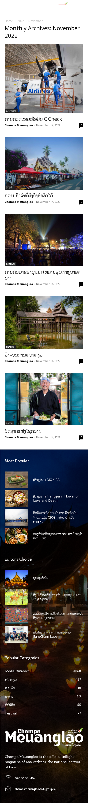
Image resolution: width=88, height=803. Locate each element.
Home (9, 21)
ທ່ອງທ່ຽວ (10, 346)
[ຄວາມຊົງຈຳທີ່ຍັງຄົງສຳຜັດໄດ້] (44, 163)
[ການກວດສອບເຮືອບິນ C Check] (44, 78)
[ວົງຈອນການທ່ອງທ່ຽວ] (44, 322)
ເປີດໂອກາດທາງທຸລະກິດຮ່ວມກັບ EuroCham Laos (52, 634)
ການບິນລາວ (11, 111)
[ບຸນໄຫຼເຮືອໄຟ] (16, 578)
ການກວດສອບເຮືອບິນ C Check (33, 119)
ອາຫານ (9, 423)
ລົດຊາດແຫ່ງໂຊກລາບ (23, 431)
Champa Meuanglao (19, 125)
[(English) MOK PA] (16, 479)
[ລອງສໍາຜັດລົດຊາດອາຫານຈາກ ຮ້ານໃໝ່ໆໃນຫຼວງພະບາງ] (16, 536)
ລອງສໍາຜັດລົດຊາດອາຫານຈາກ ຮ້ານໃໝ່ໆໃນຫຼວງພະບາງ (58, 536)
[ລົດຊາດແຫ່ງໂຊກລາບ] (44, 399)
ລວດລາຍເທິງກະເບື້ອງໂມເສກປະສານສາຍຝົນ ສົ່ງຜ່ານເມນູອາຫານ (58, 615)
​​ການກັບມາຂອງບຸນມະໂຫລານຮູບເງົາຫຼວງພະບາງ (42, 275)
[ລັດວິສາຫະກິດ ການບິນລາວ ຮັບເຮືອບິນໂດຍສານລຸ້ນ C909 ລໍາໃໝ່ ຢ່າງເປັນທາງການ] (16, 517)
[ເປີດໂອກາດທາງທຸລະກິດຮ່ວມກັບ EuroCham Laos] (16, 634)
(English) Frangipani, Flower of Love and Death (56, 498)
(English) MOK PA (46, 479)
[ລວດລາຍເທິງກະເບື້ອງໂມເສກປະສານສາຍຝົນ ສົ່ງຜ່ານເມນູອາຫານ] (16, 616)
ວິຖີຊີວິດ (9, 187)
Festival (10, 263)
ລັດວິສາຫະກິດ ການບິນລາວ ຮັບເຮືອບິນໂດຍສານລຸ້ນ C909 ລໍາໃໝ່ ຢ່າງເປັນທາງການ (55, 517)
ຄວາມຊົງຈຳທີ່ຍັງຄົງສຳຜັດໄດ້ (29, 195)
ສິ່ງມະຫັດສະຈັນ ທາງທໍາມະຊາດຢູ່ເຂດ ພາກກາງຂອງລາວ (57, 597)
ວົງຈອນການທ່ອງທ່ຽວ (23, 354)
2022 (20, 21)
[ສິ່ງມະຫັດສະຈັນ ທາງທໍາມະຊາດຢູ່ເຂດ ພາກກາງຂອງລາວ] (16, 597)
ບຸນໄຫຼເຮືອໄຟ (40, 578)
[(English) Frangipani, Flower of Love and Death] (16, 498)
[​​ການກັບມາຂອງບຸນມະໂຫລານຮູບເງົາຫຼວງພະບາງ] (44, 240)
